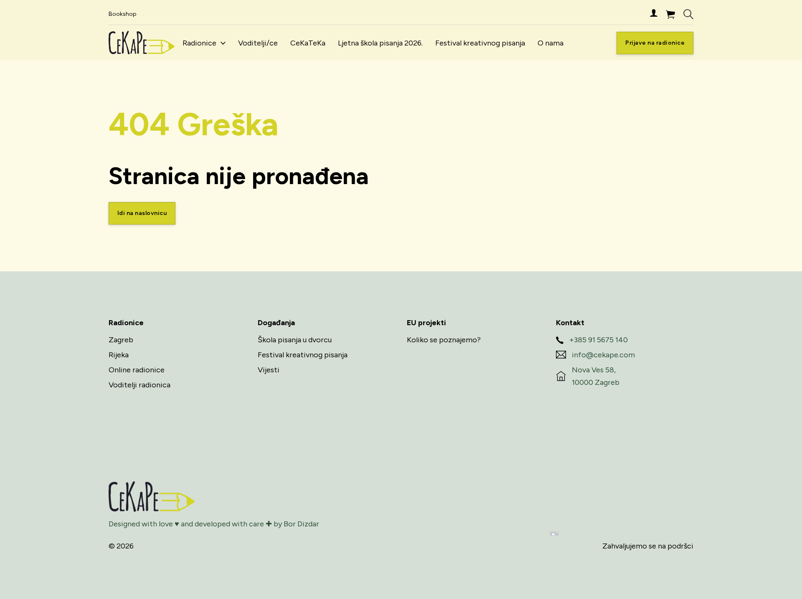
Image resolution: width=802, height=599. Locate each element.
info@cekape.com (603, 354)
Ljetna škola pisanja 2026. (380, 43)
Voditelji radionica (139, 384)
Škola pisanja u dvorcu (295, 339)
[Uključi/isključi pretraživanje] (688, 14)
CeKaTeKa (307, 43)
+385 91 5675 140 (598, 339)
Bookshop (123, 14)
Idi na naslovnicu (142, 213)
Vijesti (268, 369)
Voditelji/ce (258, 43)
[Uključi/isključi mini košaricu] (670, 14)
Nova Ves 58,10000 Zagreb (595, 376)
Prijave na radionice (655, 42)
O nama (550, 43)
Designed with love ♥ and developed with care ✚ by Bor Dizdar (214, 523)
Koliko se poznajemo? (444, 339)
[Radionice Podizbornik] (223, 43)
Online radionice (137, 369)
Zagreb (121, 339)
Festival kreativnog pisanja (480, 43)
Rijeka (119, 354)
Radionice (199, 43)
